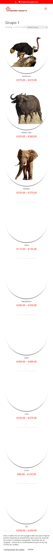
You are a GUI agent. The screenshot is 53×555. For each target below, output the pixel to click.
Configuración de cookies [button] (14, 549)
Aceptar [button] (31, 549)
